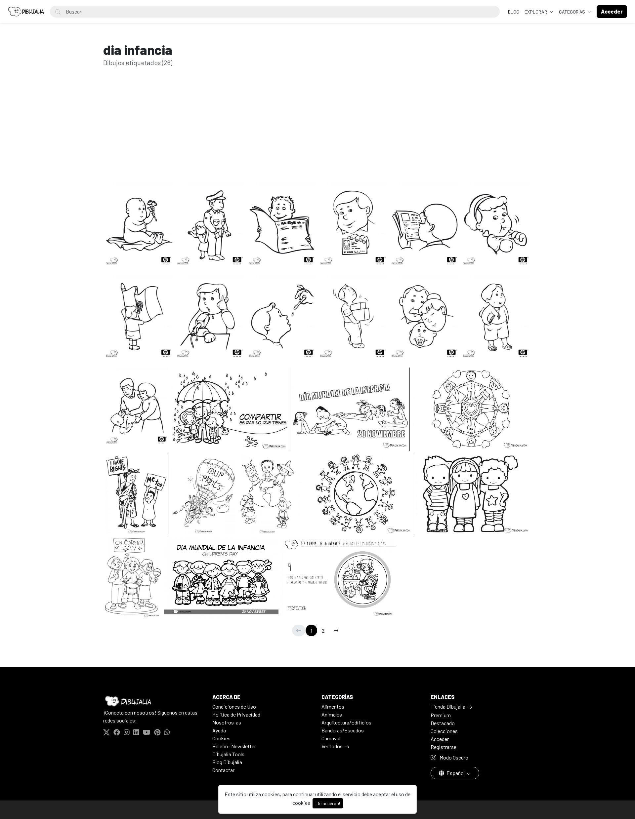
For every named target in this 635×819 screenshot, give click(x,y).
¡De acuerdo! (328, 803)
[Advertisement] (317, 135)
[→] (336, 630)
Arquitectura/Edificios (346, 722)
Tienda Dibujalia (448, 706)
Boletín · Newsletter (234, 746)
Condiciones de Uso (234, 706)
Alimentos (332, 706)
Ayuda (219, 730)
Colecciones (444, 731)
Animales (331, 714)
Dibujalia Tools (228, 754)
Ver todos (332, 746)
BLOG (513, 12)
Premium (441, 715)
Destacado (443, 723)
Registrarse (443, 747)
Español (455, 773)
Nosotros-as (226, 722)
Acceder (440, 739)
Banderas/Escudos (342, 730)
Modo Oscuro (453, 757)
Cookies (221, 738)
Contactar (223, 770)
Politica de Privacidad (236, 714)
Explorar (536, 12)
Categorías (572, 12)
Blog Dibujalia (227, 762)
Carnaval (330, 738)
